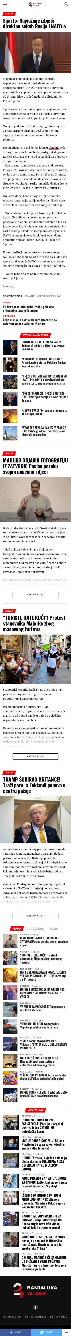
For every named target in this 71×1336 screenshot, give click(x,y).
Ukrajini (54, 148)
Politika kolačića (58, 1317)
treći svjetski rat (50, 296)
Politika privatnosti (35, 1317)
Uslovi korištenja (12, 1317)
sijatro (30, 296)
